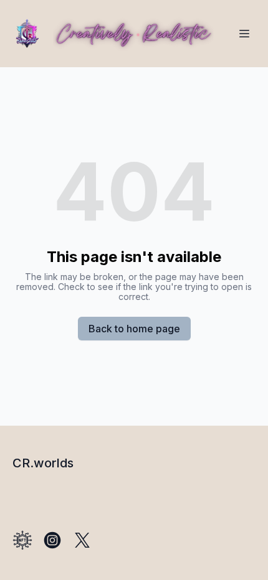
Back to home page (134, 328)
